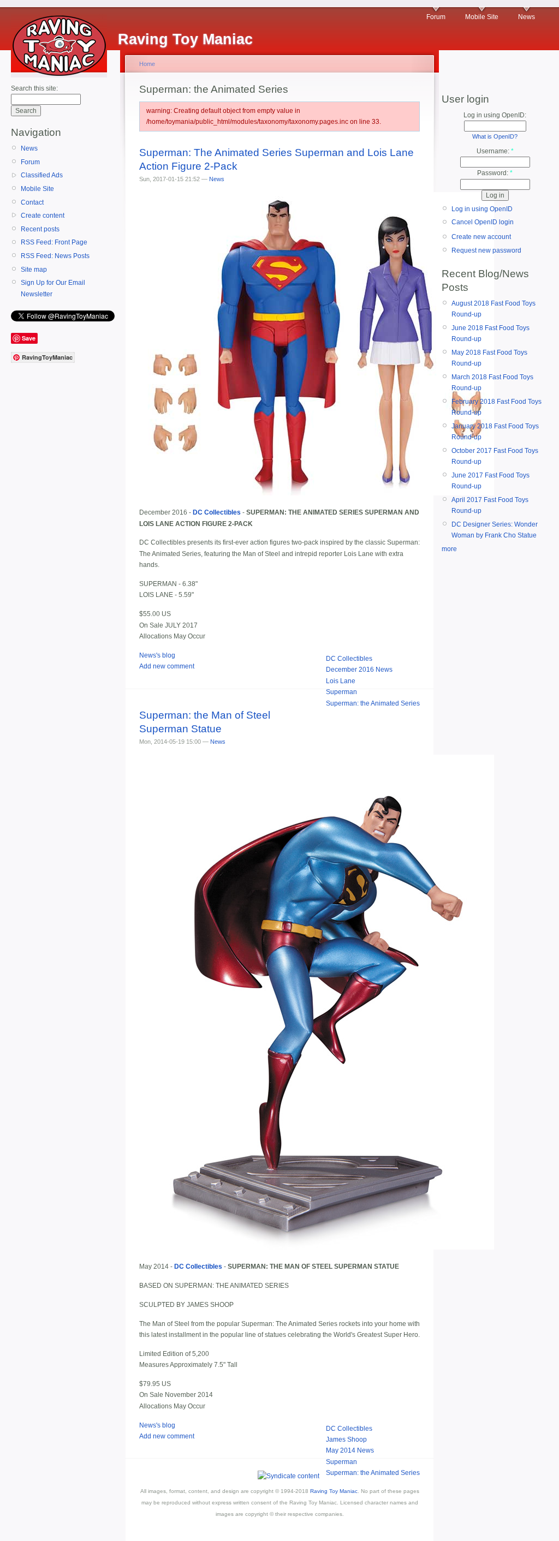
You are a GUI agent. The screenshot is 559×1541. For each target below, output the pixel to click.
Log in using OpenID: (494, 115)
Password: (495, 173)
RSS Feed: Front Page (54, 242)
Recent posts (40, 229)
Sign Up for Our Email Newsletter (53, 288)
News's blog (157, 655)
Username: (495, 151)
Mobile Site (481, 17)
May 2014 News (350, 1450)
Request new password (486, 250)
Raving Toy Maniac (334, 1491)
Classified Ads (42, 175)
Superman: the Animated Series (373, 703)
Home (147, 64)
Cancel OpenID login (482, 222)
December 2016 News (359, 669)
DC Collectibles (349, 658)
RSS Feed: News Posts (55, 256)
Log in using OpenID (482, 209)
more (449, 549)
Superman (341, 692)
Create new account (481, 237)
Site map (34, 269)
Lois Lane (340, 681)
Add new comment (166, 666)
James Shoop (346, 1439)
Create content (42, 215)
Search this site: (34, 88)
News (526, 17)
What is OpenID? (495, 136)
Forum (435, 17)
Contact (32, 202)
